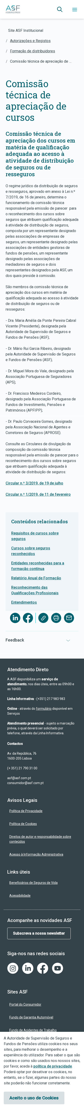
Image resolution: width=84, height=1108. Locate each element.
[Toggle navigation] (74, 9)
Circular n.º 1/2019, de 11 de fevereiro (38, 494)
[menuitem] (42, 811)
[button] (59, 9)
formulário (44, 708)
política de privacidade (52, 1066)
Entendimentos (24, 602)
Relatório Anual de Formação (36, 578)
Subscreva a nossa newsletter (39, 933)
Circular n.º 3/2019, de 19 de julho (34, 483)
